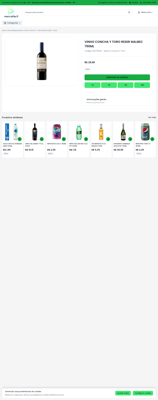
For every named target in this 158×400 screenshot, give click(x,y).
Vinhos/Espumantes (15, 30)
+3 (92, 85)
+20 (142, 85)
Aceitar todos (123, 393)
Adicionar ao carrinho (117, 77)
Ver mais (152, 117)
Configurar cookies (143, 393)
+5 (109, 85)
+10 (125, 85)
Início (4, 30)
